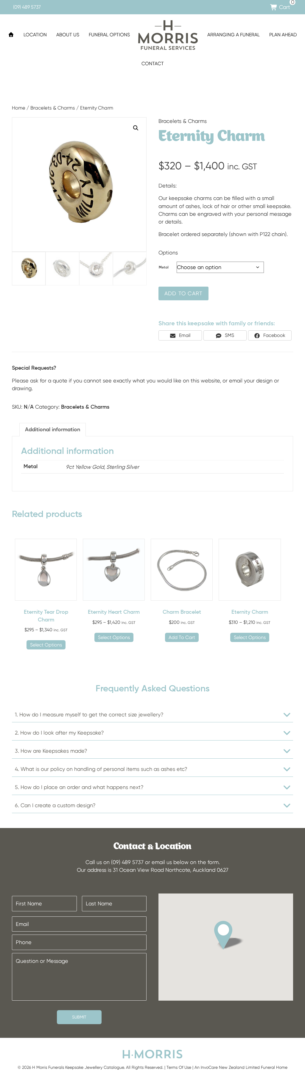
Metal (164, 267)
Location (35, 35)
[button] (135, 128)
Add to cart (183, 293)
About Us (67, 35)
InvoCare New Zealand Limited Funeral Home (244, 1067)
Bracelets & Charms (52, 108)
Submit (79, 1017)
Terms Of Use (178, 1067)
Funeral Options (109, 35)
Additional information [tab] (52, 429)
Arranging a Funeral (233, 35)
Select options (46, 645)
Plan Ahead (283, 35)
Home (18, 108)
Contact (152, 63)
